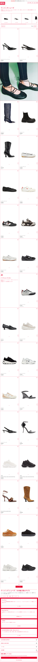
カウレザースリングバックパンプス (5, 59)
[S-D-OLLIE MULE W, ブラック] (28, 528)
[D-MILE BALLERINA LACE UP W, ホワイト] (28, 149)
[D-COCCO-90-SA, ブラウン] (9, 494)
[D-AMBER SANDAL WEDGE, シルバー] (28, 391)
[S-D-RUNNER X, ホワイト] (9, 459)
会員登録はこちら (19, 616)
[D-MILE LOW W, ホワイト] (9, 253)
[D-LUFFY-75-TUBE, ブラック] (9, 149)
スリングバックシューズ (23, 59)
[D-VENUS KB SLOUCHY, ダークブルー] (9, 115)
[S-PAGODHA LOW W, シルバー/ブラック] (28, 287)
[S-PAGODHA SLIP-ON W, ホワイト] (28, 184)
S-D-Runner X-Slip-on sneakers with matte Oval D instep (8, 476)
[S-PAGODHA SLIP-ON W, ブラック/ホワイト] (9, 218)
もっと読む (19, 606)
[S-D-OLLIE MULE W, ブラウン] (9, 528)
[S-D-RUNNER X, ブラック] (28, 459)
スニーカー (2, 235)
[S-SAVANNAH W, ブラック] (9, 356)
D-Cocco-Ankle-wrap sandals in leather (6, 511)
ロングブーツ (2, 132)
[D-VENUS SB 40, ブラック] (28, 42)
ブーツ (1, 166)
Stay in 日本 (19, 657)
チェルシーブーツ (22, 132)
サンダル (21, 442)
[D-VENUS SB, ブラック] (9, 42)
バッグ (16, 596)
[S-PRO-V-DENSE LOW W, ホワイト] (9, 563)
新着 (10, 596)
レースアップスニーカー (23, 166)
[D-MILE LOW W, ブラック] (28, 253)
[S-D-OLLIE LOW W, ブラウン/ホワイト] (28, 218)
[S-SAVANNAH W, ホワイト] (28, 322)
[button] (19, 1)
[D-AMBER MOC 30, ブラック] (9, 322)
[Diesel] (2, 3)
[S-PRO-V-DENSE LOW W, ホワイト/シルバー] (28, 356)
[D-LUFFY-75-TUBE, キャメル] (28, 494)
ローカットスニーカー (22, 235)
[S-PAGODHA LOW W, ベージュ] (9, 391)
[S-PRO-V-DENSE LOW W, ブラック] (28, 563)
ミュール (2, 545)
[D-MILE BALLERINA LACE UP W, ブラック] (9, 184)
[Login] (32, 3)
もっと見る (19, 586)
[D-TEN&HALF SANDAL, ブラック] (28, 425)
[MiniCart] (35, 3)
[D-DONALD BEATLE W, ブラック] (28, 115)
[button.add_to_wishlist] (17, 29)
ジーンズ (4, 596)
